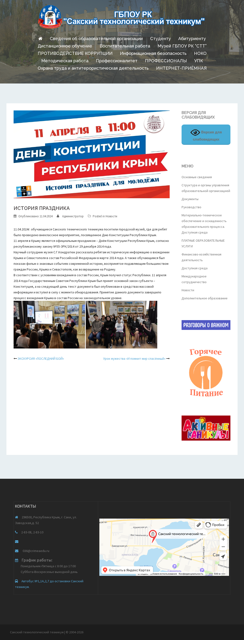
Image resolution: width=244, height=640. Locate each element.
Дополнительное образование (205, 298)
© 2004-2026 (74, 632)
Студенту (160, 38)
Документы (190, 199)
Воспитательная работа (125, 45)
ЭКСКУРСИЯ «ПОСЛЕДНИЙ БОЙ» (41, 358)
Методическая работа (64, 60)
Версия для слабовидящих (207, 135)
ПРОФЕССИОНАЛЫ (166, 60)
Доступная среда (195, 268)
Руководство (191, 207)
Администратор (73, 216)
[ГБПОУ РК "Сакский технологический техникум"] (122, 18)
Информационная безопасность (153, 53)
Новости (111, 216)
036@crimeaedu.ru (35, 551)
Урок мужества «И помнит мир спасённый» (134, 358)
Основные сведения (197, 177)
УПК (198, 60)
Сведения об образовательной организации (96, 38)
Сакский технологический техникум (37, 632)
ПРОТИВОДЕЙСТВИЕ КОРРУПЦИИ (75, 53)
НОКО (200, 53)
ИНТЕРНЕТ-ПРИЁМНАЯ (181, 68)
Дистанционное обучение (65, 45)
